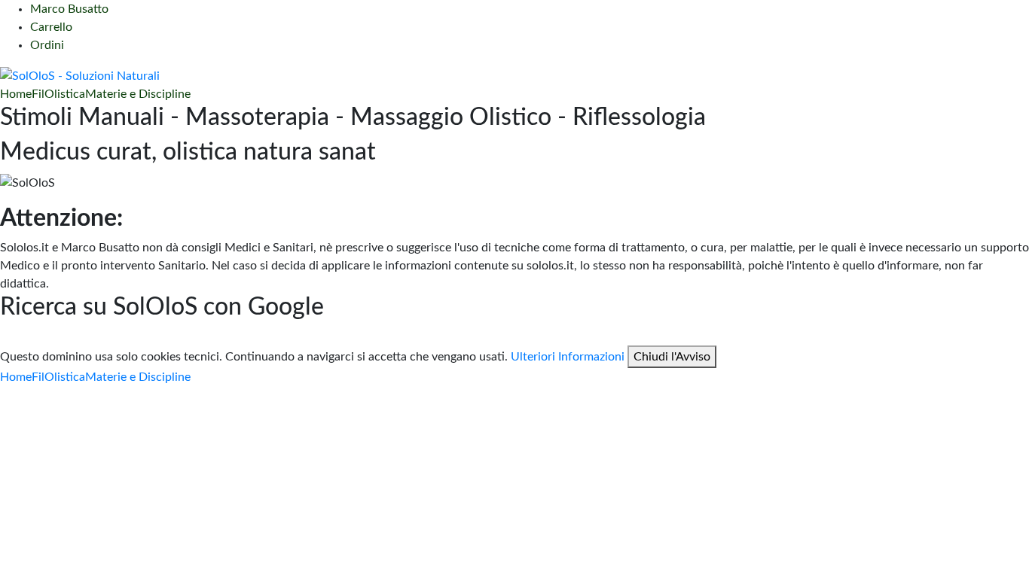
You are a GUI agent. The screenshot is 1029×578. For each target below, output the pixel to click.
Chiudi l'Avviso (672, 357)
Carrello (51, 27)
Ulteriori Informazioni (567, 357)
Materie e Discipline (138, 94)
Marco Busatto (69, 9)
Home (16, 94)
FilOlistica (58, 94)
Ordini (47, 45)
